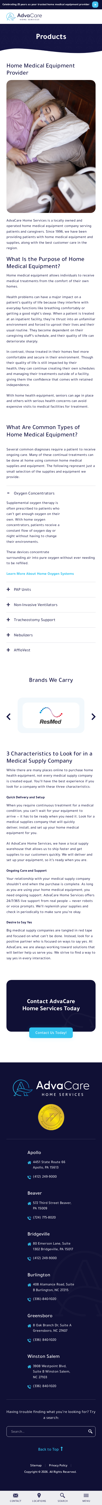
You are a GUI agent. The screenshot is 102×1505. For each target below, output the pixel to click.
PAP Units (22, 590)
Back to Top (49, 1450)
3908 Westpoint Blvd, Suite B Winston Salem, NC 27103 (51, 1372)
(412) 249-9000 (45, 1177)
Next (94, 716)
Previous (8, 716)
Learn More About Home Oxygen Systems (40, 574)
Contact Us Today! (51, 1033)
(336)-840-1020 (44, 1299)
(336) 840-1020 (44, 1340)
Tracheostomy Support (34, 620)
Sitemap (36, 1466)
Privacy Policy (58, 1466)
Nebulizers (23, 636)
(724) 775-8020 (44, 1218)
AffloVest (22, 651)
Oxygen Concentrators (34, 494)
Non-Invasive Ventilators (35, 605)
